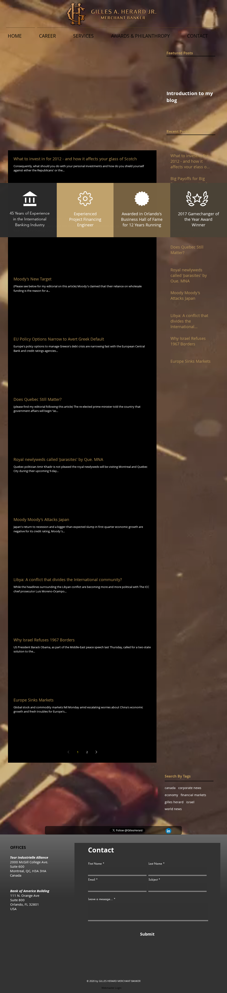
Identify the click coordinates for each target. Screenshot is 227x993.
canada (170, 788)
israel (190, 802)
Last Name (155, 863)
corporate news (189, 788)
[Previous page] (68, 752)
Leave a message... (100, 899)
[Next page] (96, 752)
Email (91, 879)
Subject (153, 879)
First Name (95, 863)
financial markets (193, 795)
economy (171, 795)
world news (173, 809)
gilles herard (174, 802)
